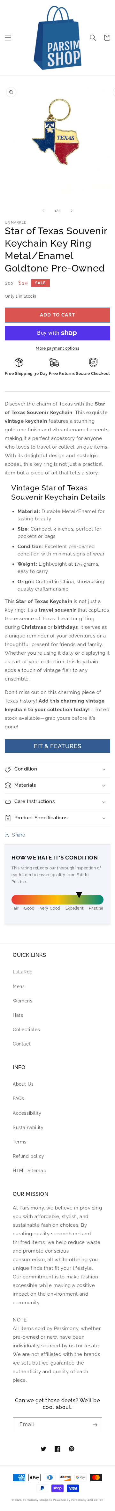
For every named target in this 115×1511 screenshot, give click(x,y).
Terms (20, 1141)
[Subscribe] (95, 1424)
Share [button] (18, 834)
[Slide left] (43, 211)
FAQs (18, 1098)
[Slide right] (72, 211)
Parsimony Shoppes (37, 1499)
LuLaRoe (22, 971)
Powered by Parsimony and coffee (78, 1499)
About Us (23, 1084)
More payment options (57, 348)
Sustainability (28, 1127)
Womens (23, 1000)
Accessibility (27, 1113)
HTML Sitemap (29, 1170)
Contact (22, 1043)
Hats (18, 1015)
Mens (19, 986)
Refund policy (28, 1156)
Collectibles (26, 1029)
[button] (8, 38)
